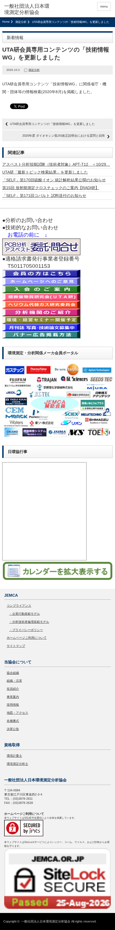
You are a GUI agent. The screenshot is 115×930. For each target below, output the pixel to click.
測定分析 (21, 21)
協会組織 (13, 672)
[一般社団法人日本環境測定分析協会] (27, 9)
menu (104, 6)
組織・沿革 (14, 680)
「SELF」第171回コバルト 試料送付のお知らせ (44, 195)
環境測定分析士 (17, 763)
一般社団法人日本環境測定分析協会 (45, 921)
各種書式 (13, 720)
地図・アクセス (17, 712)
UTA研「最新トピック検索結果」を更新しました (45, 172)
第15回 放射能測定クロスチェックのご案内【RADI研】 (50, 187)
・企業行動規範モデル (24, 613)
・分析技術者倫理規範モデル (29, 621)
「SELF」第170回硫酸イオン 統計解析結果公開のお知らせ (54, 180)
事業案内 (13, 696)
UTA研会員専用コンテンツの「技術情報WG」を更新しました (52, 124)
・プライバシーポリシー (26, 630)
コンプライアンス (19, 605)
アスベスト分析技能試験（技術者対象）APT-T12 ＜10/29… (56, 164)
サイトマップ (16, 645)
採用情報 (13, 704)
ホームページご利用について (27, 637)
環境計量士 (14, 755)
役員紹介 (13, 688)
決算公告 (13, 729)
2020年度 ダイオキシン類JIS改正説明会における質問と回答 (63, 135)
